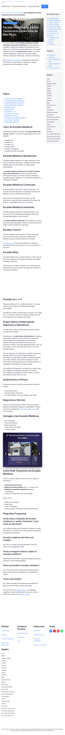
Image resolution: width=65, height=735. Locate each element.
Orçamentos (5, 630)
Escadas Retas (9, 109)
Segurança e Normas (11, 115)
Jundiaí (49, 98)
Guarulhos (49, 95)
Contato (45, 6)
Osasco (49, 107)
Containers (21, 637)
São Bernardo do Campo (53, 117)
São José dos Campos (52, 119)
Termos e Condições (40, 645)
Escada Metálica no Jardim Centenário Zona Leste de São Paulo (21, 31)
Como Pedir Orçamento (12, 120)
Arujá (48, 78)
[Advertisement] (22, 79)
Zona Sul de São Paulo (52, 141)
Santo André (50, 114)
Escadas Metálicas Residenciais (15, 100)
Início (3, 13)
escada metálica (21, 590)
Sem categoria (50, 122)
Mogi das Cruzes (51, 105)
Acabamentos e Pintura (12, 113)
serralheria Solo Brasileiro (13, 60)
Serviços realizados (8, 639)
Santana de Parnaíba (52, 112)
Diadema (49, 93)
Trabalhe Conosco (39, 635)
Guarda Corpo (53, 31)
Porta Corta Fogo (54, 25)
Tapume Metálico (54, 22)
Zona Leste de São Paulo (14, 13)
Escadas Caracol (10, 107)
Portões (51, 35)
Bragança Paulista (51, 83)
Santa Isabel (50, 110)
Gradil (50, 42)
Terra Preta (50, 131)
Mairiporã (49, 100)
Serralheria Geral (23, 633)
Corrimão (51, 44)
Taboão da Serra (51, 126)
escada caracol (9, 243)
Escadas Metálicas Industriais (14, 105)
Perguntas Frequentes (12, 122)
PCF (19, 641)
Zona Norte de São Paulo (53, 136)
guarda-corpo (31, 409)
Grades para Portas (55, 27)
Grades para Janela (55, 29)
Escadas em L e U (10, 111)
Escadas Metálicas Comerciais (14, 103)
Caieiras (49, 88)
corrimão (22, 409)
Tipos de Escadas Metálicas (13, 98)
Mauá (48, 102)
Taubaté (49, 129)
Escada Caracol (53, 33)
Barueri (48, 81)
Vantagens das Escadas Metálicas (15, 118)
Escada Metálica (54, 18)
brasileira (49, 86)
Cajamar (49, 90)
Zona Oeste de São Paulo (53, 138)
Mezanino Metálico (54, 20)
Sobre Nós (36, 630)
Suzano (49, 124)
